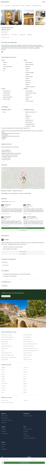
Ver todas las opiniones (23, 228)
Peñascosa (3, 381)
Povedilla (3, 385)
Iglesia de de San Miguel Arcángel (7, 355)
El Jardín (25, 369)
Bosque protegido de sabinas (6, 339)
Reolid (2, 392)
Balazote (25, 392)
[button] (23, 178)
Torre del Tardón (26, 357)
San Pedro (3, 387)
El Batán (24, 383)
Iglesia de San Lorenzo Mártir (6, 334)
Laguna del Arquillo (4, 341)
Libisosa (2, 350)
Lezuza (24, 374)
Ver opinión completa (5, 213)
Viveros (2, 372)
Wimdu (2, 446)
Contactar (3, 422)
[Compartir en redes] (42, 2)
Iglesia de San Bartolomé (28, 341)
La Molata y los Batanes (27, 355)
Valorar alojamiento (23, 230)
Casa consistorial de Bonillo (28, 346)
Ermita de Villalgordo (27, 337)
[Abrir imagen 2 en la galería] (28, 13)
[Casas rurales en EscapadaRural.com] (5, 2)
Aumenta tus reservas (28, 415)
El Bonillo (3, 374)
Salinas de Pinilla (4, 343)
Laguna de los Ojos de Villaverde (7, 337)
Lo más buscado (4, 433)
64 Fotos (43, 23)
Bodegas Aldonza (4, 348)
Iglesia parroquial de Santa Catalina (30, 343)
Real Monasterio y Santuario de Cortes (30, 350)
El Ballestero (3, 367)
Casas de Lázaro (4, 383)
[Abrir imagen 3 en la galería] (40, 13)
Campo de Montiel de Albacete (7, 402)
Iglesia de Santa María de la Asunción (30, 348)
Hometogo (3, 444)
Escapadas (3, 429)
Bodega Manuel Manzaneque (6, 346)
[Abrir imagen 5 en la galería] (40, 21)
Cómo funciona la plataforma (29, 438)
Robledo (2, 369)
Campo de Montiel (4, 400)
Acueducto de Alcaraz (27, 352)
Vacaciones (3, 431)
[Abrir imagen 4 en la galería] (28, 21)
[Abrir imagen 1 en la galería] (11, 17)
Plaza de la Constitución (27, 334)
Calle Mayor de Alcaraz (27, 359)
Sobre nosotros (4, 415)
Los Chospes (25, 367)
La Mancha (25, 400)
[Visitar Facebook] (2, 52)
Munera (24, 385)
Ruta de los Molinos (27, 339)
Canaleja (2, 376)
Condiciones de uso (27, 429)
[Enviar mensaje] (2, 463)
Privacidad (25, 431)
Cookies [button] (25, 433)
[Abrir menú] (44, 2)
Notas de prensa (4, 418)
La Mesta (25, 390)
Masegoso (3, 378)
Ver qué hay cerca (5, 30)
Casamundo (3, 449)
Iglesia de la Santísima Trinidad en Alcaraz (9, 357)
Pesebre (24, 378)
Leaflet (34, 188)
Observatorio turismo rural (6, 420)
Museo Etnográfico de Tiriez (6, 352)
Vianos (24, 387)
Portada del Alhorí (4, 359)
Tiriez (24, 376)
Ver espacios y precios (24, 462)
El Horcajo (25, 372)
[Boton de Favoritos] (43, 12)
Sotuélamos (3, 390)
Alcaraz (24, 381)
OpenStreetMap (42, 188)
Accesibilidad (26, 435)
